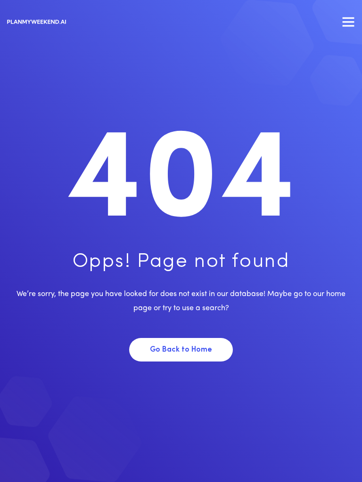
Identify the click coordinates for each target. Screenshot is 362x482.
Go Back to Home (181, 349)
